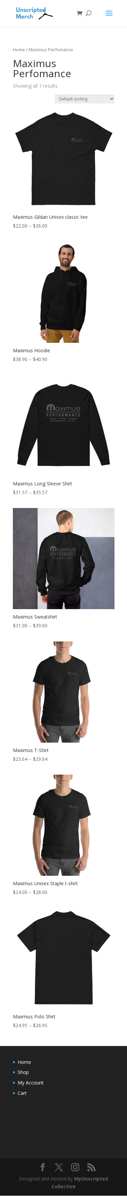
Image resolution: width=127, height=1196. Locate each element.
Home (19, 50)
